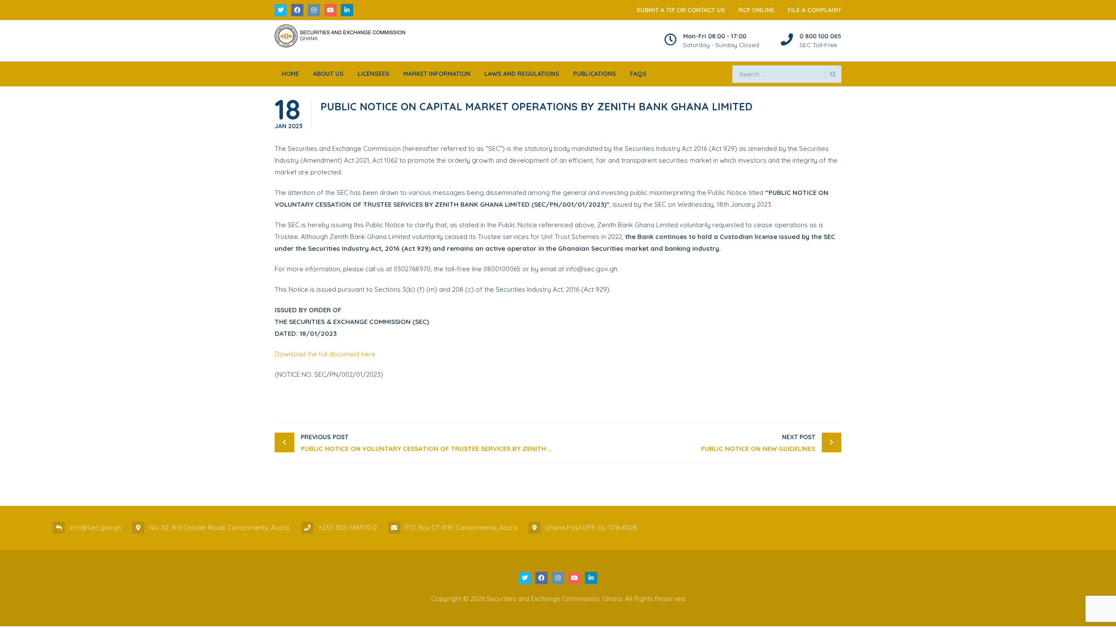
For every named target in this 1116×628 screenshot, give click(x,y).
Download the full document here (325, 354)
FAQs (638, 74)
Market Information (436, 74)
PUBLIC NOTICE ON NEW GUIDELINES (758, 443)
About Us (328, 74)
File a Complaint (814, 10)
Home (290, 74)
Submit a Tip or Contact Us (680, 10)
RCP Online (756, 10)
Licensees (373, 74)
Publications (594, 74)
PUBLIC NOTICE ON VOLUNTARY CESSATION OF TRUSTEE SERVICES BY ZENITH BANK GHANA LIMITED (429, 443)
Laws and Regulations (521, 74)
